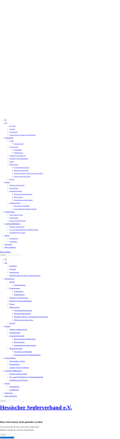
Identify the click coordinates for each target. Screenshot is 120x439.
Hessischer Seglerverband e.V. (36, 407)
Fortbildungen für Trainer (18, 380)
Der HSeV (13, 266)
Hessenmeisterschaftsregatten (25, 339)
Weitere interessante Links (23, 320)
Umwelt (12, 323)
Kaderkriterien (19, 295)
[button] (60, 111)
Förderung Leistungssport (18, 298)
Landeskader (18, 291)
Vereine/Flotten (10, 358)
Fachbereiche (9, 279)
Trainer (12, 304)
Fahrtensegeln (14, 307)
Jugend (12, 282)
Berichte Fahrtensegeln (22, 314)
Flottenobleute (14, 364)
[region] (60, 58)
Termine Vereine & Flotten (19, 367)
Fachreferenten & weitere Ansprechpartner (24, 275)
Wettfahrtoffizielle (15, 348)
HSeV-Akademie (11, 396)
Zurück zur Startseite (7, 437)
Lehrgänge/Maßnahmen (13, 371)
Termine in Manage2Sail (18, 329)
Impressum (9, 393)
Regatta (7, 326)
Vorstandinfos (14, 387)
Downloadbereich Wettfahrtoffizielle (27, 355)
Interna (7, 383)
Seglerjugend (14, 272)
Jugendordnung (20, 285)
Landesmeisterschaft (16, 336)
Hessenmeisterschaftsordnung (25, 345)
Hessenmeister (19, 342)
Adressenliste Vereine (17, 361)
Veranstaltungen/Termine (23, 310)
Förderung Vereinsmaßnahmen (20, 301)
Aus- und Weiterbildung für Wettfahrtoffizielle (26, 377)
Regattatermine (14, 333)
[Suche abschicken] (23, 401)
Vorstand (12, 269)
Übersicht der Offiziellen (23, 352)
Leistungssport (14, 288)
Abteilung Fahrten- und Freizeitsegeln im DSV (31, 317)
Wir (6, 263)
